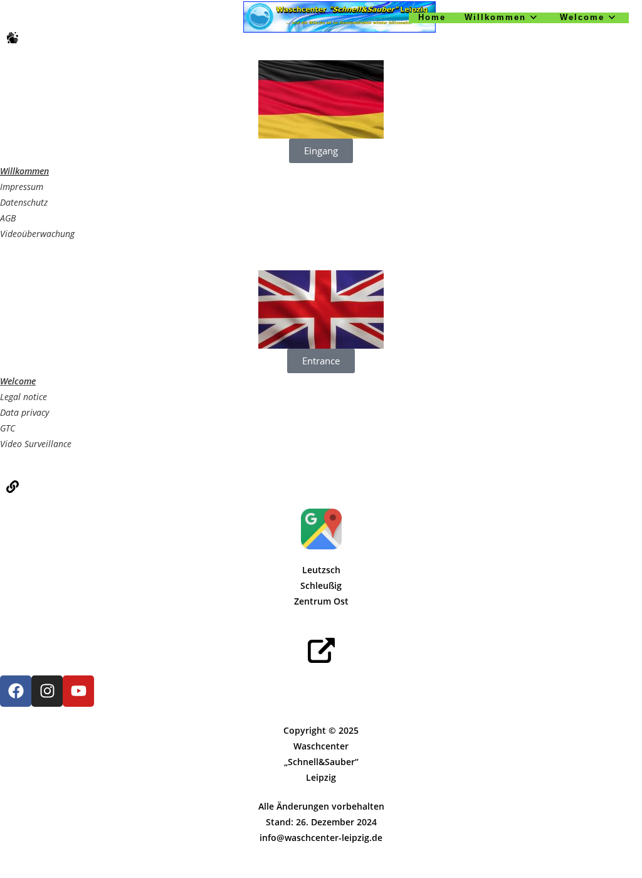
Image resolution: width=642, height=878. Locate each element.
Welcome (18, 381)
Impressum (21, 187)
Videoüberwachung (37, 234)
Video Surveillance (35, 444)
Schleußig (321, 585)
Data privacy (24, 412)
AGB (8, 218)
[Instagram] (47, 691)
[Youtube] (78, 691)
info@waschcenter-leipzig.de (321, 838)
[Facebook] (15, 691)
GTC (7, 428)
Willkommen (24, 171)
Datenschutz (24, 202)
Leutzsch (321, 570)
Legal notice (23, 397)
